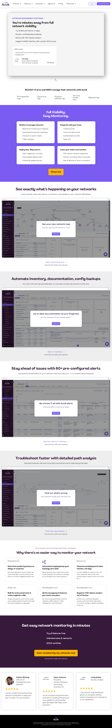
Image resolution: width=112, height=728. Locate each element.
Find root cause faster (55, 531)
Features (27, 4)
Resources (70, 4)
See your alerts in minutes (55, 441)
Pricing (60, 4)
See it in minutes (55, 352)
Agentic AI (51, 4)
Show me (56, 172)
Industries (39, 4)
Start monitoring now (55, 262)
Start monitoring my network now (56, 653)
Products (16, 4)
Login (92, 4)
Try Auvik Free (103, 4)
